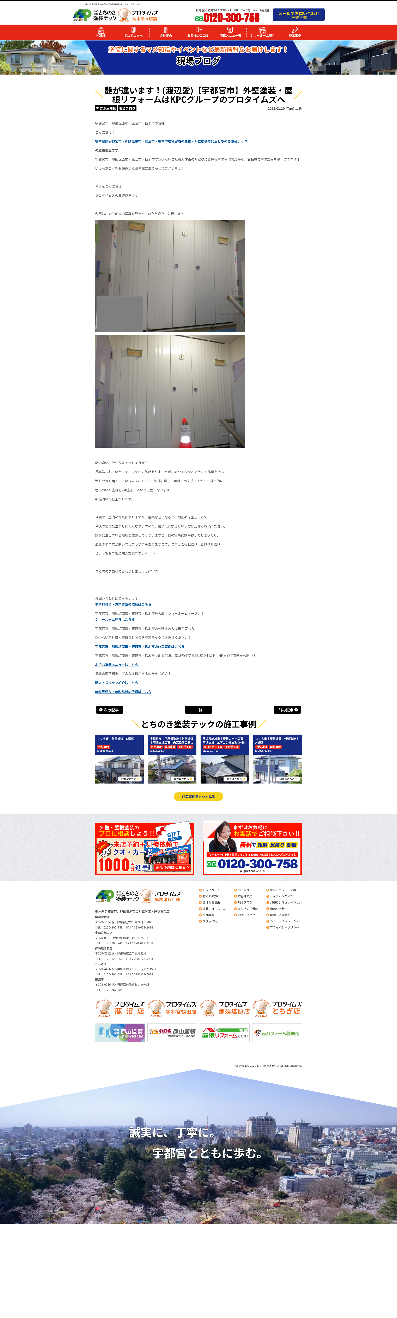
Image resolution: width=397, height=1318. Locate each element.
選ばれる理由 (211, 902)
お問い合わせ (246, 915)
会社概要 (208, 915)
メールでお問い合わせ (298, 14)
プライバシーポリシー (284, 927)
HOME (101, 35)
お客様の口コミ (198, 35)
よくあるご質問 (248, 909)
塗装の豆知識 (106, 108)
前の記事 (286, 709)
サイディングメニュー (284, 896)
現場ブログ (127, 108)
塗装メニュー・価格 (283, 890)
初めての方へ (133, 35)
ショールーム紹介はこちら (115, 619)
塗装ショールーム (214, 909)
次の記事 (111, 709)
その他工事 (185, 747)
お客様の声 (245, 896)
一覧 (198, 709)
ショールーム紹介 (262, 35)
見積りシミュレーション (286, 902)
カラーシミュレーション (286, 921)
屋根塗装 (170, 747)
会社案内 (166, 35)
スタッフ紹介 (211, 921)
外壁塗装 (103, 747)
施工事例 (295, 35)
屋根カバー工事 (213, 747)
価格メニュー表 (230, 35)
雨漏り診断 (277, 909)
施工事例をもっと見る (198, 796)
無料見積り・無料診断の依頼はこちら (123, 604)
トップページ (211, 890)
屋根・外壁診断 (280, 915)
